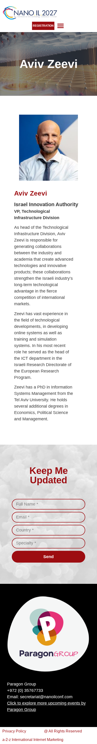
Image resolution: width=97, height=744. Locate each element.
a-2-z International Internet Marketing (32, 740)
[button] (60, 26)
